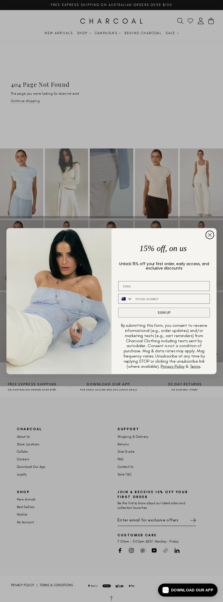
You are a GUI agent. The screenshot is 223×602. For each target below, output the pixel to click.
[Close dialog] (210, 235)
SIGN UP (164, 312)
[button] (188, 590)
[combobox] (126, 298)
